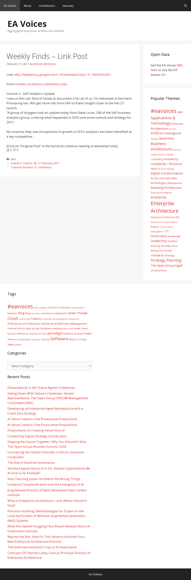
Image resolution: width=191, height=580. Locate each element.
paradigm (55, 333)
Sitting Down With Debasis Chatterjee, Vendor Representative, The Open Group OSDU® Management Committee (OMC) (47, 398)
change (82, 313)
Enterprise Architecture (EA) (165, 217)
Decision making (165, 168)
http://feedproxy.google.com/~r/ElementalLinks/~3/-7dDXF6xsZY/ (62, 74)
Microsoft (68, 328)
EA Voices (10, 5)
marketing (57, 328)
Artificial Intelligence (166, 133)
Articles (172, 128)
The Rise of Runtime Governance (31, 462)
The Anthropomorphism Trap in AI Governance (42, 547)
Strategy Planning (166, 260)
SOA (161, 250)
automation (78, 307)
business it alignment (54, 313)
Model (77, 328)
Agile (180, 112)
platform (68, 333)
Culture (36, 319)
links (13, 159)
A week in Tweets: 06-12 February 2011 (35, 163)
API (163, 75)
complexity (171, 159)
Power (88, 333)
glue (28, 328)
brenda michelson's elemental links (41, 84)
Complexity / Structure (166, 164)
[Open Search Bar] (185, 5)
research (36, 339)
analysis (43, 307)
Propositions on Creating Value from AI (36, 430)
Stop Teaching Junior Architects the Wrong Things (43, 479)
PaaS (44, 333)
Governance (166, 226)
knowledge (174, 236)
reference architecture (19, 339)
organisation (35, 333)
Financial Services (16, 328)
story (72, 339)
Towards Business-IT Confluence (31, 167)
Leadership (159, 241)
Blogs (28, 313)
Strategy (170, 255)
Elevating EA (156, 192)
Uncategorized (158, 270)
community (24, 319)
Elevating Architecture (166, 188)
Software (59, 338)
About (27, 5)
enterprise (158, 197)
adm (36, 307)
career (71, 313)
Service (45, 339)
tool (78, 339)
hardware (45, 328)
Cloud (12, 318)
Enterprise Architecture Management (64, 323)
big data (155, 138)
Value (10, 344)
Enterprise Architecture (23, 323)
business (166, 138)
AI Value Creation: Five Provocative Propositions (42, 419)
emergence (62, 319)
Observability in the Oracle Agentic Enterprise (41, 387)
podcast (78, 333)
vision (18, 344)
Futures (155, 226)
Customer (47, 319)
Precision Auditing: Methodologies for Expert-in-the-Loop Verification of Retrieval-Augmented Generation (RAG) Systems (46, 516)
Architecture (159, 128)
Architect (52, 307)
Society (168, 250)
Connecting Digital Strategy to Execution (37, 436)
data (153, 168)
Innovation (156, 231)
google (36, 328)
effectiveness (174, 183)
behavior (12, 313)
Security (165, 246)
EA (152, 178)
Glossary (68, 5)
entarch (167, 192)
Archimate (177, 123)
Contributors (47, 5)
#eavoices (163, 111)
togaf (178, 265)
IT (164, 231)
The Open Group (162, 265)
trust (83, 339)
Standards (157, 255)
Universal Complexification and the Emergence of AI (45, 484)
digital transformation (167, 173)
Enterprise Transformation (164, 222)
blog (21, 313)
